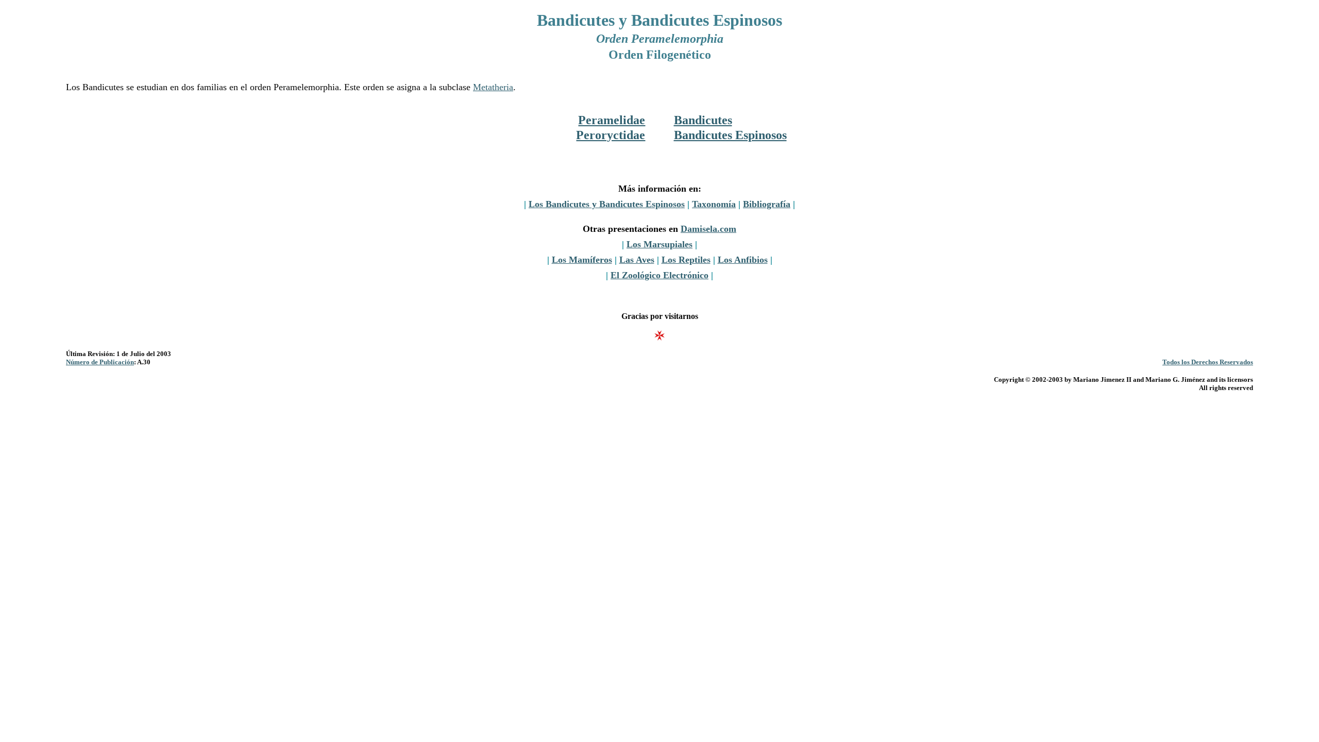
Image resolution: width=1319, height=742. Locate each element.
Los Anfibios (743, 260)
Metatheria (493, 87)
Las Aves (636, 260)
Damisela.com (708, 229)
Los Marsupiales (659, 244)
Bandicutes (703, 120)
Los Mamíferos (582, 260)
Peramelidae (611, 120)
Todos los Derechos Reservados (1207, 362)
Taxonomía (714, 204)
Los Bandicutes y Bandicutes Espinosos (607, 204)
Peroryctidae (610, 135)
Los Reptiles (686, 260)
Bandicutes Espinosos (730, 135)
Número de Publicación (100, 362)
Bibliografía (766, 204)
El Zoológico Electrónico (659, 275)
